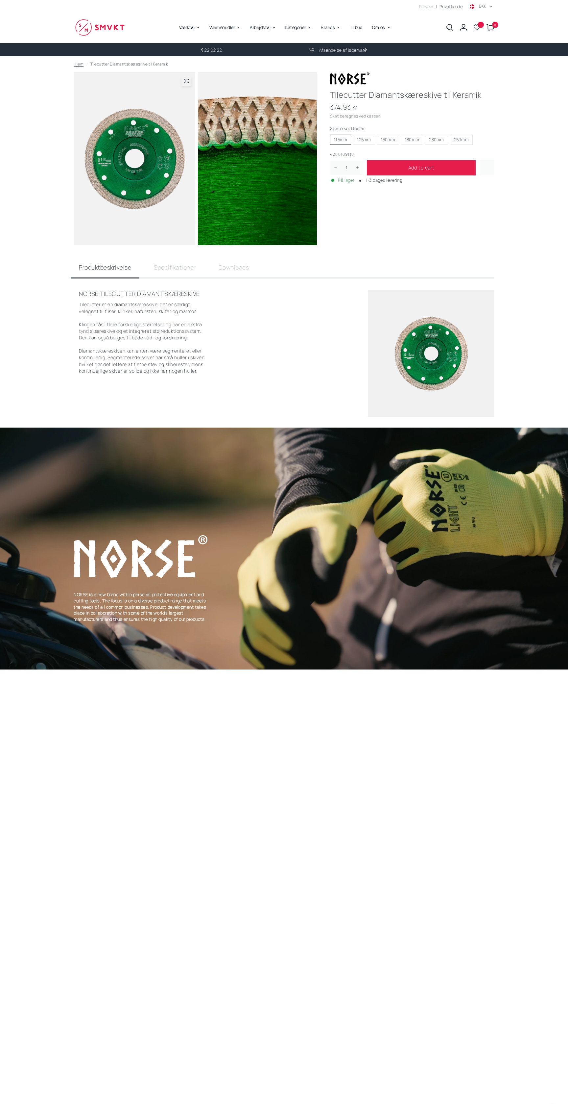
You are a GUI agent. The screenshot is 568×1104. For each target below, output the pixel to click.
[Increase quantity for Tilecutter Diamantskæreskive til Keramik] (357, 167)
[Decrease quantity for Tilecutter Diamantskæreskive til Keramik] (335, 167)
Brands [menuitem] (328, 27)
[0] (488, 27)
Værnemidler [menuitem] (222, 27)
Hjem (78, 64)
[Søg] (450, 27)
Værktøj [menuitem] (187, 27)
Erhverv (426, 7)
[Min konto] (463, 27)
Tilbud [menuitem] (356, 27)
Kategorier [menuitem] (295, 27)
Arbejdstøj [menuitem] (260, 27)
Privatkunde (450, 7)
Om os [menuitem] (378, 27)
